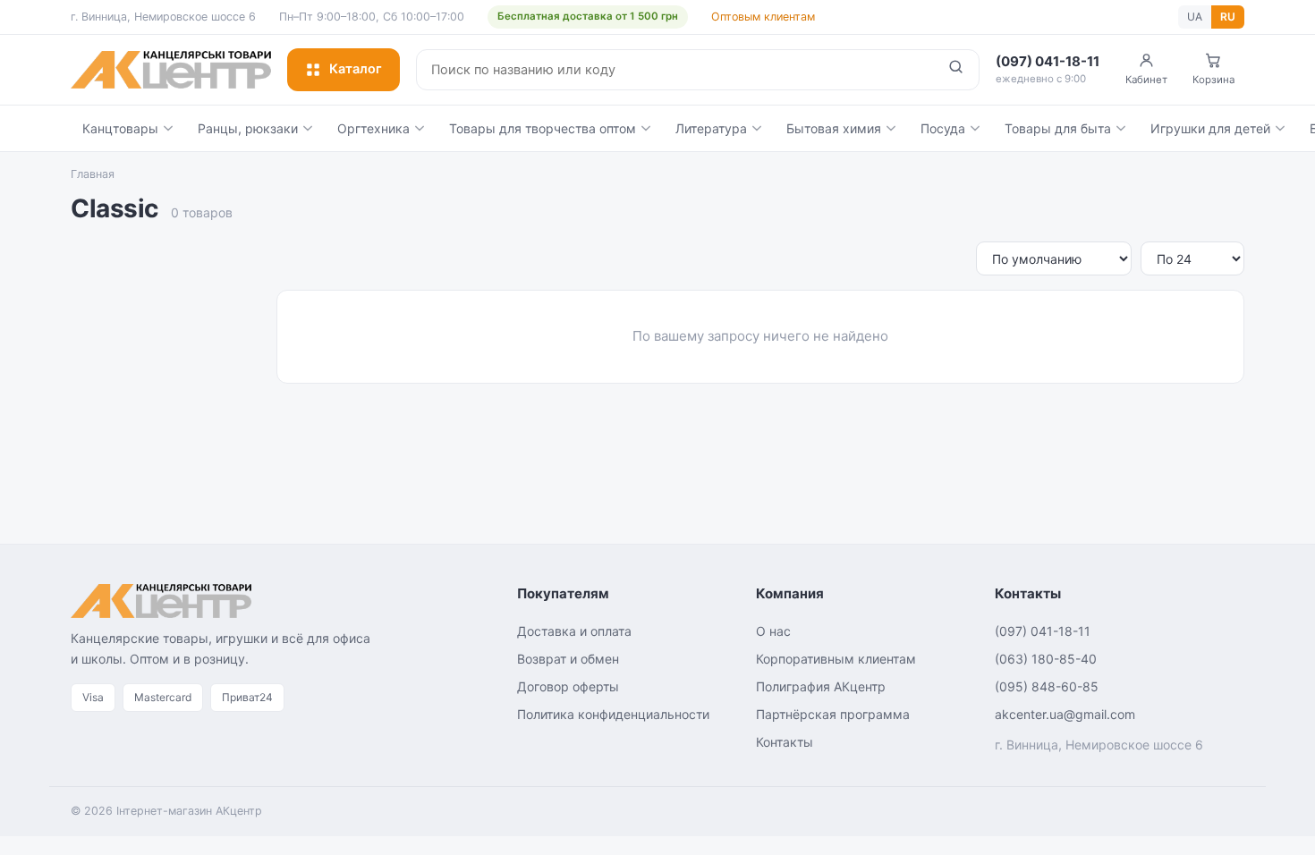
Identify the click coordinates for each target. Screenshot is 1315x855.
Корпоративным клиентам (836, 658)
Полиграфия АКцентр (821, 686)
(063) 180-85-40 (1046, 658)
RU (1227, 16)
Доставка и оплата (574, 631)
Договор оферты (568, 686)
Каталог (355, 69)
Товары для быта (1058, 128)
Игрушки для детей (1210, 128)
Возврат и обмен (568, 658)
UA (1194, 16)
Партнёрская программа (833, 714)
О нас (773, 631)
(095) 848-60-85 (1047, 686)
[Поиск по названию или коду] (956, 69)
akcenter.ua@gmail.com (1065, 714)
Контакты (784, 741)
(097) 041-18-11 (1042, 631)
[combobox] (675, 69)
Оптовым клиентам (763, 16)
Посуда (942, 128)
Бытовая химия (833, 128)
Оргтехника (373, 128)
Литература (711, 128)
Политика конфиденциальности (613, 714)
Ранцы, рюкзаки (248, 128)
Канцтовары (120, 128)
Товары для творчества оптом (542, 128)
